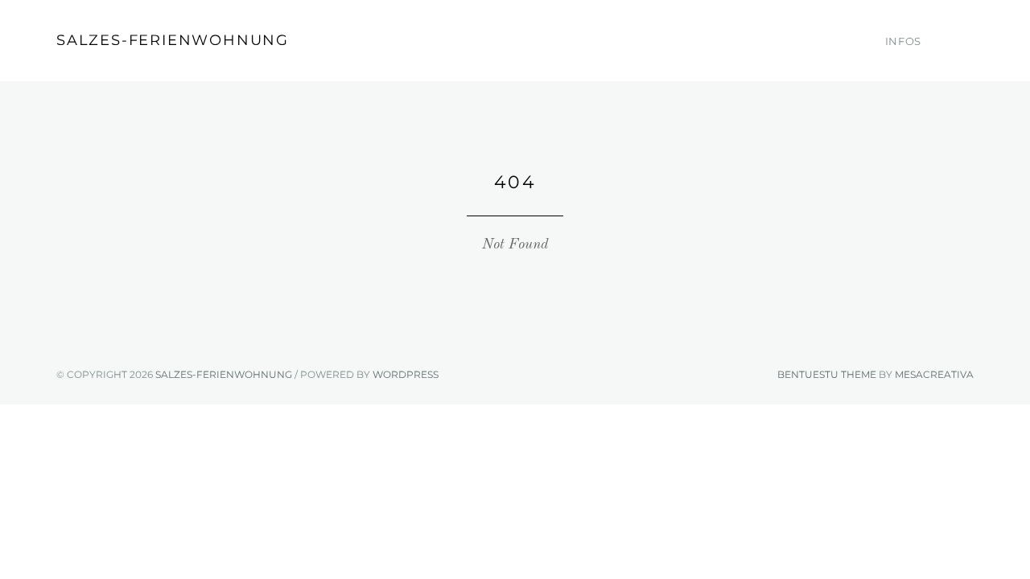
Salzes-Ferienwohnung (172, 40)
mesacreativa (934, 374)
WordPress (406, 374)
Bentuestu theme (826, 374)
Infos (903, 41)
